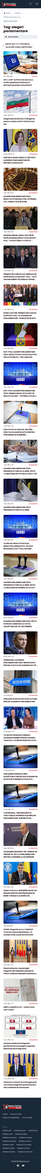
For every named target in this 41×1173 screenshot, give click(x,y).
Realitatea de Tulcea (23, 1148)
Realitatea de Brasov (25, 1141)
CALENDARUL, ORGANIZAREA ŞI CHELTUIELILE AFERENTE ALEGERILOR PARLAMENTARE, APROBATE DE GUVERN (19, 817)
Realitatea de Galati (9, 1148)
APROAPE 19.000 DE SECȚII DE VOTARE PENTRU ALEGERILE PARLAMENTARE (20, 700)
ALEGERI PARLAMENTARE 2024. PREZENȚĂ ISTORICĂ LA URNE (17, 508)
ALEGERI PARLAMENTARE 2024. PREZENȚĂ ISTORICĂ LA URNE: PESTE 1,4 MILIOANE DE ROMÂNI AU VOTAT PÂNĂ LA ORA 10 (19, 586)
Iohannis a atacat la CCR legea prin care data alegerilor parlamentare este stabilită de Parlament (20, 1085)
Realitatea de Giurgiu (25, 1137)
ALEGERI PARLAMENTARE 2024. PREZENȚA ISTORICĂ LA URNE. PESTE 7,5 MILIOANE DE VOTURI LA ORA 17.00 (20, 471)
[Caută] (30, 4)
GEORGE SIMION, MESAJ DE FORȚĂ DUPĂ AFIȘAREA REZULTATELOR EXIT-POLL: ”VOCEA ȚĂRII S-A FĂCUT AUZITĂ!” (20, 239)
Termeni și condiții (15, 1114)
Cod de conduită (27, 1117)
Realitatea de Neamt (9, 1152)
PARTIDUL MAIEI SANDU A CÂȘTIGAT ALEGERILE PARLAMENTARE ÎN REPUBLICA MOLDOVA (19, 160)
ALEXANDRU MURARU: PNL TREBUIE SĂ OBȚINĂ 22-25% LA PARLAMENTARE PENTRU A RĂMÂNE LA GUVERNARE (20, 854)
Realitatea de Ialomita (9, 1141)
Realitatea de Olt (8, 1134)
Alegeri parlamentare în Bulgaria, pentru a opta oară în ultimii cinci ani (19, 121)
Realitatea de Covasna (10, 1137)
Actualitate (33, 115)
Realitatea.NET (7, 1130)
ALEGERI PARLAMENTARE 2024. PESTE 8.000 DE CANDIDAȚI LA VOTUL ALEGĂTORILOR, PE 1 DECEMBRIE (20, 624)
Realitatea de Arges (21, 1134)
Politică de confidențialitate (11, 1117)
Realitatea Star (33, 1130)
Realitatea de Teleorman (25, 1152)
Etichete (17, 13)
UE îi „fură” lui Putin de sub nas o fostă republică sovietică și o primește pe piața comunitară (18, 82)
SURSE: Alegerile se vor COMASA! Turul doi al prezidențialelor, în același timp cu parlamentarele (18, 932)
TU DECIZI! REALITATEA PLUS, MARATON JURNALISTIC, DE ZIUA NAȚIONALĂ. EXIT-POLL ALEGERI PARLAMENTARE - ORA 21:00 (18, 547)
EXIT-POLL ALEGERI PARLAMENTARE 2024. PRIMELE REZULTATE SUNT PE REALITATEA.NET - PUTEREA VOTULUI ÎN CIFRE (19, 394)
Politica (35, 76)
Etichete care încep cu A (11, 17)
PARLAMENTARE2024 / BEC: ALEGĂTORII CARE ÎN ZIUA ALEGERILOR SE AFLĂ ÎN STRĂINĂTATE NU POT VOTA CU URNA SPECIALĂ (20, 778)
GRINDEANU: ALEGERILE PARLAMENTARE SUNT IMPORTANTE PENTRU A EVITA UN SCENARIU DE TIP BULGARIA (19, 664)
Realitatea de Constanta (24, 1145)
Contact (5, 1114)
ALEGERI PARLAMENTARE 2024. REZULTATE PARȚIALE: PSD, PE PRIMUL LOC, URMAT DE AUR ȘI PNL (20, 199)
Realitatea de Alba (8, 1145)
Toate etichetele (13, 37)
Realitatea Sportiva (20, 1130)
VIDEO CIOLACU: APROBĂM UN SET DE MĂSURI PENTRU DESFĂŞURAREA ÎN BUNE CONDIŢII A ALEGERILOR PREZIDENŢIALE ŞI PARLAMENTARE (20, 894)
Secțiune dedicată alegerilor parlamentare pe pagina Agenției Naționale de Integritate (19, 1046)
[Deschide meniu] (36, 4)
